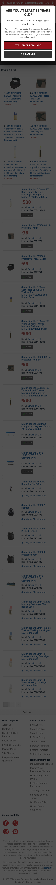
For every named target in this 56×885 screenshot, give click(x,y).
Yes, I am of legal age (28, 45)
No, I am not (28, 54)
